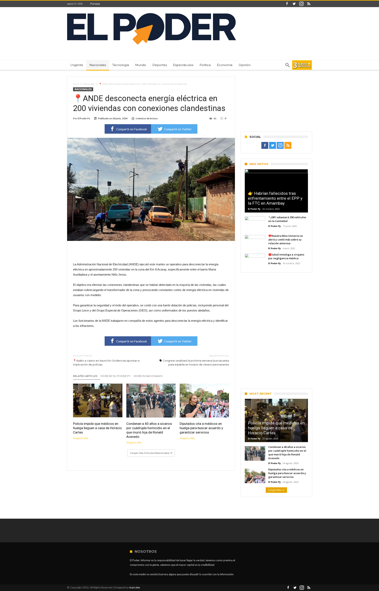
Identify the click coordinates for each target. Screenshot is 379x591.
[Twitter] (294, 4)
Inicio (76, 84)
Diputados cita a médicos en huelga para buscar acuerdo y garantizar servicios (201, 428)
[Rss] (309, 4)
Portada (95, 3)
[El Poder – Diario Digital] (151, 13)
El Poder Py (84, 118)
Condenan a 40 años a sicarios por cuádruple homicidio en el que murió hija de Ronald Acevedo (149, 430)
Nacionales (89, 84)
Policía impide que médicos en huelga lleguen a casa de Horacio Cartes (97, 428)
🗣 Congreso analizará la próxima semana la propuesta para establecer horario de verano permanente (194, 360)
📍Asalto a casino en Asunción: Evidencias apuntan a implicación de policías (106, 360)
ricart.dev (134, 587)
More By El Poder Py (115, 376)
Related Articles (85, 376)
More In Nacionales (148, 376)
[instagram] (301, 4)
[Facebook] (287, 4)
